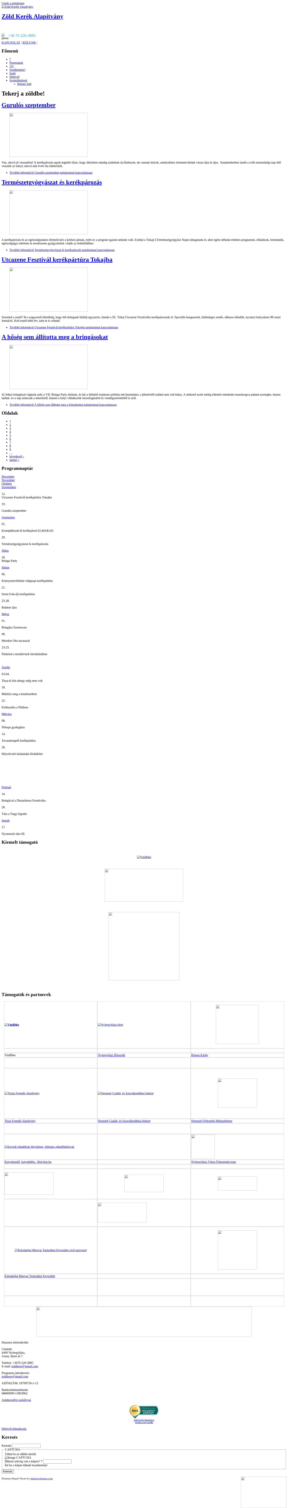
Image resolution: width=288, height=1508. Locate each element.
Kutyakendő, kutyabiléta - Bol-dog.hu (28, 1162)
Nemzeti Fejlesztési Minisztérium (211, 1121)
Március (7, 714)
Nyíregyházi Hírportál (111, 1055)
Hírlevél (14, 77)
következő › (16, 456)
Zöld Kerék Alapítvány (32, 16)
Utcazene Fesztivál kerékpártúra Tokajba (57, 259)
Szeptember (9, 487)
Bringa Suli (24, 84)
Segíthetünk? (17, 69)
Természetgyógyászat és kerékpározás (52, 182)
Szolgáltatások (18, 80)
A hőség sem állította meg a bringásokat (55, 336)
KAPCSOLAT (11, 42)
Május (5, 614)
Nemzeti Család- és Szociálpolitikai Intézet (124, 1121)
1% (11, 66)
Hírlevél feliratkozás (14, 1428)
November (8, 480)
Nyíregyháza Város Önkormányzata (213, 1162)
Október (7, 483)
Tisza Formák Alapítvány (20, 1121)
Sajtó (12, 73)
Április (6, 667)
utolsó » (14, 460)
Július (5, 550)
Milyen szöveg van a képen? (23, 1461)
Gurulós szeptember (29, 104)
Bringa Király (199, 1055)
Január (6, 820)
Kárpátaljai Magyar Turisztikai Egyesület (30, 1276)
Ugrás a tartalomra (13, 3)
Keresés (7, 1445)
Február (6, 787)
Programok (16, 62)
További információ (50, 172)
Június (5, 567)
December (8, 476)
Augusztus (8, 517)
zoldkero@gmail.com (24, 1366)
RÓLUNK (29, 42)
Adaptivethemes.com (41, 1478)
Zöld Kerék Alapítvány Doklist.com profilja (144, 1421)
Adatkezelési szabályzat (16, 1400)
